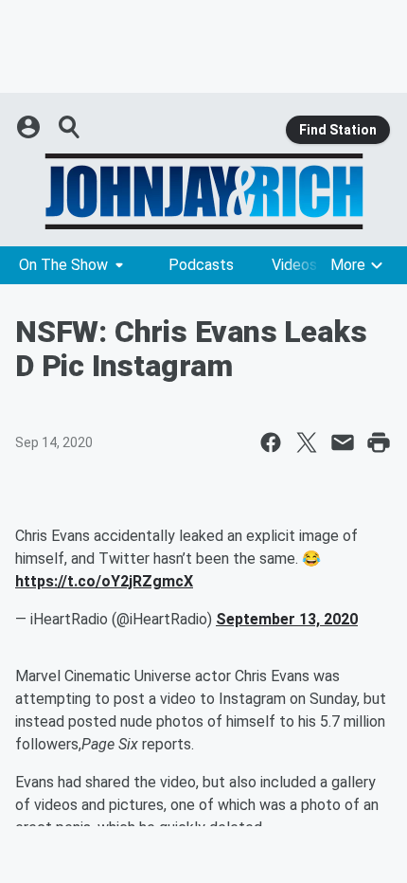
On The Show (63, 265)
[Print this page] (378, 442)
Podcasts (201, 265)
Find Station (338, 129)
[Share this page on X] (306, 442)
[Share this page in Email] (342, 442)
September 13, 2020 (287, 619)
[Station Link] (203, 191)
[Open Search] (70, 127)
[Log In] (30, 127)
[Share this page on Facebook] (270, 442)
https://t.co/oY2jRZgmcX (104, 581)
